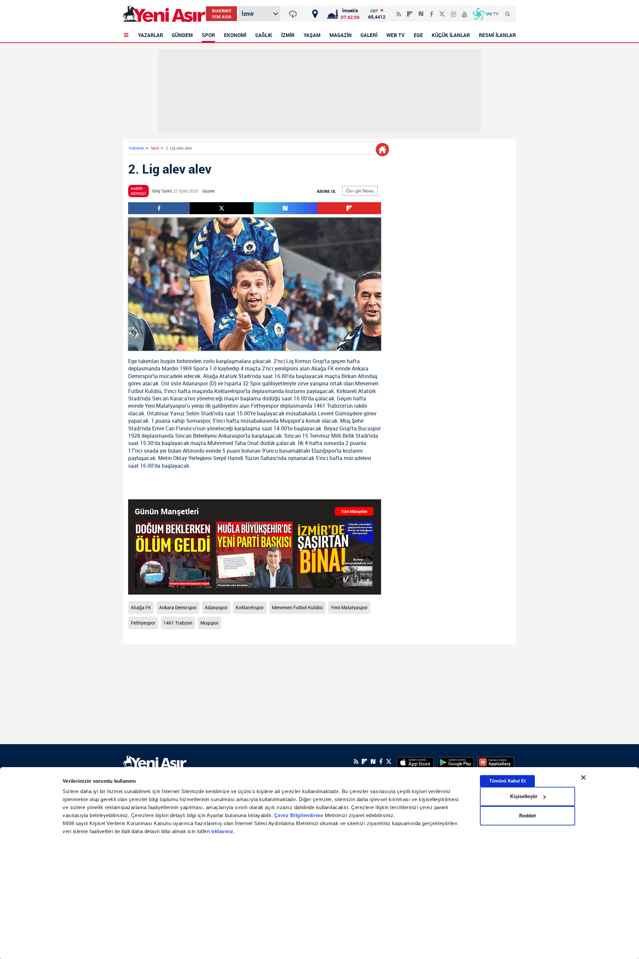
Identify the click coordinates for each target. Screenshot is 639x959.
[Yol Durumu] (315, 14)
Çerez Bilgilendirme (299, 815)
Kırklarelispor (229, 391)
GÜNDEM (182, 35)
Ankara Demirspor (178, 607)
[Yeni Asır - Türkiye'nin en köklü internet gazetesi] (164, 13)
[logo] (154, 760)
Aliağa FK (322, 368)
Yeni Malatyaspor (165, 405)
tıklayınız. (223, 831)
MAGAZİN (340, 35)
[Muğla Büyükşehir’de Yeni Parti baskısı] (254, 555)
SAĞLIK (263, 35)
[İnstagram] (453, 11)
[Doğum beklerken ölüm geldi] (173, 555)
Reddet (527, 815)
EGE (418, 35)
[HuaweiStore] (495, 761)
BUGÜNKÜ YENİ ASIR (221, 13)
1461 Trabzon (330, 405)
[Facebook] (431, 11)
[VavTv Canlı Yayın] (486, 14)
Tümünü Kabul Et (507, 780)
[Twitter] (442, 11)
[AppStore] (415, 761)
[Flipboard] (409, 11)
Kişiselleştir (523, 796)
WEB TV (395, 35)
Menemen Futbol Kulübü (297, 607)
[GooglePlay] (455, 761)
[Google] (360, 191)
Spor (155, 148)
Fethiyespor (265, 405)
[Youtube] (464, 11)
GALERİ (368, 35)
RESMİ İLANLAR (497, 35)
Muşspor (290, 420)
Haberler (136, 148)
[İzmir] (294, 13)
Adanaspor (195, 383)
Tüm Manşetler (354, 511)
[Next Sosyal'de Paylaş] (421, 11)
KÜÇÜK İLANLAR (451, 35)
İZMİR (288, 35)
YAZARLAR (150, 35)
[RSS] (398, 11)
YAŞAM (312, 35)
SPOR (208, 35)
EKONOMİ (235, 35)
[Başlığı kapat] (583, 777)
